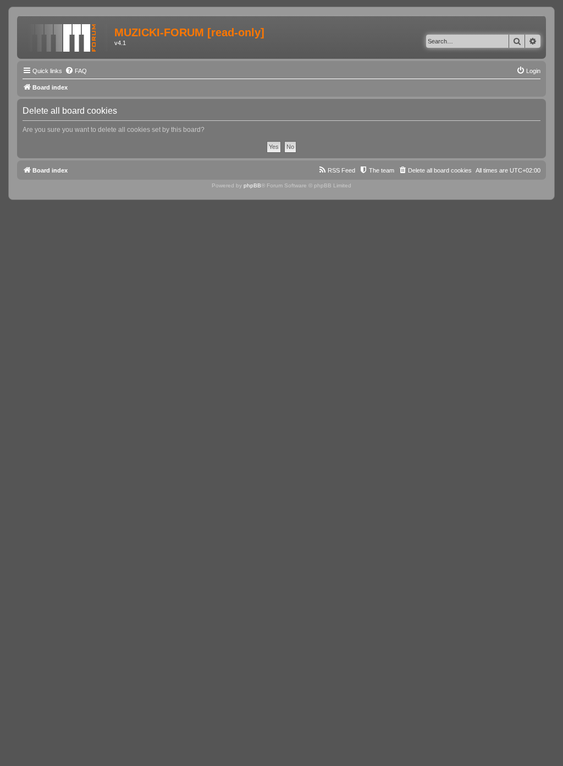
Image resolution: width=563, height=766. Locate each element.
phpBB (252, 185)
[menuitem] (76, 70)
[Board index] (67, 35)
